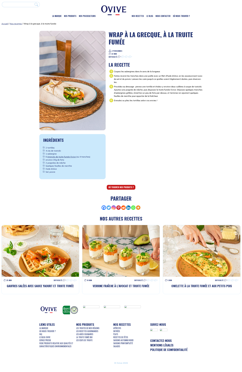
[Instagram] (113, 207)
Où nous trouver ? (181, 16)
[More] (138, 207)
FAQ (40, 334)
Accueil (5, 23)
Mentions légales (161, 345)
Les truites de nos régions (87, 328)
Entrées (116, 331)
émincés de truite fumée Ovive (61, 157)
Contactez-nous (161, 340)
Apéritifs (117, 328)
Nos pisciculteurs (87, 16)
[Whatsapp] (133, 207)
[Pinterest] (118, 207)
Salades (116, 346)
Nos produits (70, 16)
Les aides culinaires (84, 334)
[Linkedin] (128, 207)
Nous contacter (163, 16)
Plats (115, 334)
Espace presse (45, 340)
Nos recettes (138, 16)
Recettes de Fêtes (120, 337)
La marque (57, 16)
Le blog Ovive (44, 337)
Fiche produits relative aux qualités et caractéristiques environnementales (56, 345)
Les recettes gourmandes (87, 331)
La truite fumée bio (84, 337)
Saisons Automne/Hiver (123, 340)
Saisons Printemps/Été (123, 343)
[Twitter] (109, 207)
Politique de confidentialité (169, 349)
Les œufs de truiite (84, 340)
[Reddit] (123, 207)
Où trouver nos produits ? (121, 187)
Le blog (149, 16)
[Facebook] (104, 207)
